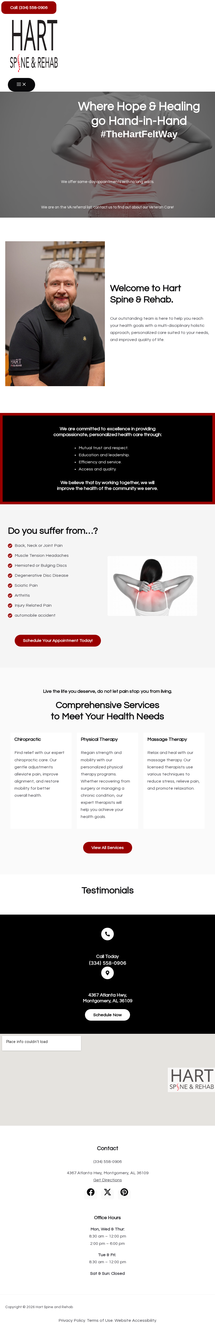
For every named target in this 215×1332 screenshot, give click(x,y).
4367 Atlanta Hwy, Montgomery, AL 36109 (107, 1173)
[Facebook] (90, 1194)
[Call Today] (107, 934)
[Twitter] (107, 1194)
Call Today (107, 956)
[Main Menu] (21, 84)
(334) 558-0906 (107, 963)
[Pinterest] (124, 1194)
